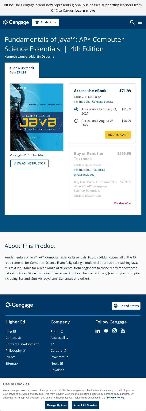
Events (10, 357)
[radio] (76, 109)
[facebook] (106, 331)
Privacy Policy (115, 397)
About (55, 331)
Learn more (85, 10)
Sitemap (12, 363)
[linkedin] (97, 331)
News (55, 363)
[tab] (22, 70)
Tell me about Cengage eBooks (93, 101)
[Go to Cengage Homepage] (16, 22)
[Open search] (132, 22)
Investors (58, 357)
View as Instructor (29, 163)
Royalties (57, 370)
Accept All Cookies (85, 405)
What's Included (84, 174)
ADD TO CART (118, 135)
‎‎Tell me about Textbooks (89, 169)
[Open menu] (140, 22)
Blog (9, 331)
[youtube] (123, 331)
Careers (57, 350)
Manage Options (57, 405)
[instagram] (114, 331)
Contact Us (13, 337)
